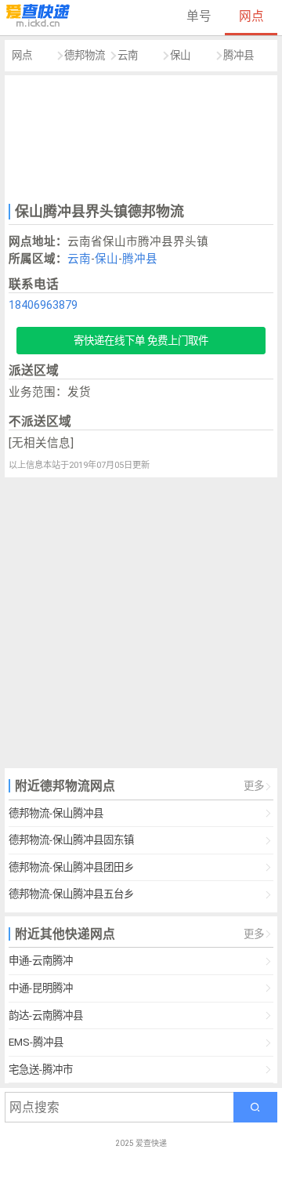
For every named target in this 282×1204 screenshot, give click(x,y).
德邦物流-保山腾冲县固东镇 (71, 840)
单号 (199, 16)
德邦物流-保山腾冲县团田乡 (71, 867)
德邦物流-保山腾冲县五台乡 (71, 894)
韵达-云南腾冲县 (46, 1015)
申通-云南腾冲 (41, 960)
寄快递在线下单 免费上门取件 (141, 340)
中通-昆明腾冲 (41, 988)
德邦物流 (84, 55)
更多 (254, 786)
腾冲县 (238, 55)
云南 (128, 55)
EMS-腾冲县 (36, 1042)
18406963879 (43, 305)
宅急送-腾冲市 (41, 1069)
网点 (251, 16)
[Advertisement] (141, 137)
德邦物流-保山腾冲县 (56, 813)
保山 (180, 55)
